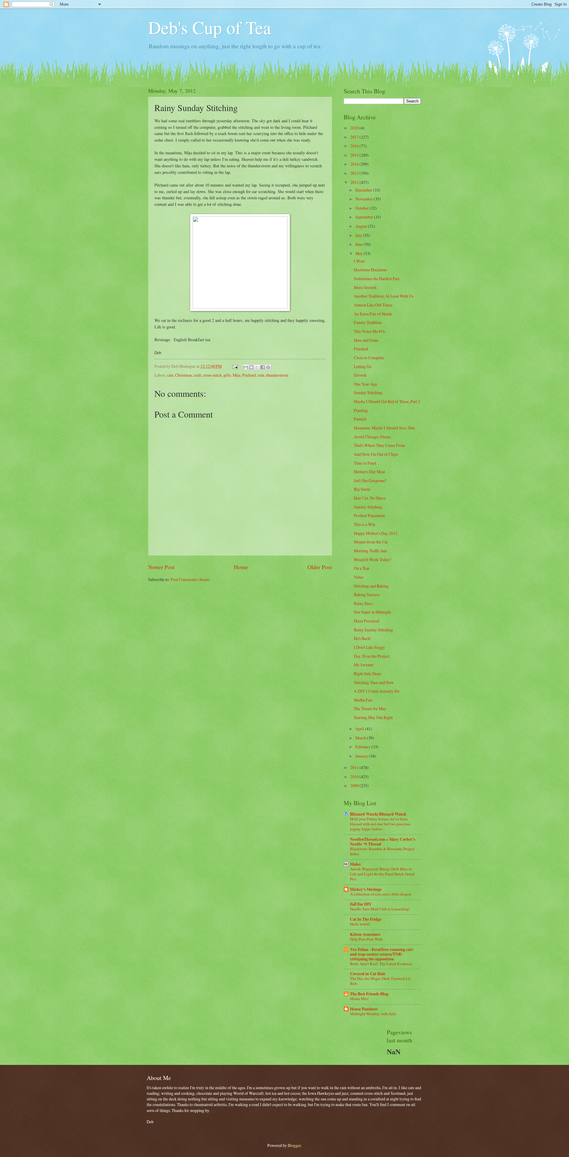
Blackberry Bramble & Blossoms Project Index (382, 851)
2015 (354, 155)
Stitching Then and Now (374, 682)
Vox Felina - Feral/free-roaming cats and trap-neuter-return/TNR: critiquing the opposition (381, 954)
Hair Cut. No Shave (370, 498)
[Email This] (246, 367)
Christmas (183, 375)
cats (170, 375)
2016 (354, 146)
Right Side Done (367, 673)
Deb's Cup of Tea (209, 27)
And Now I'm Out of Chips (376, 454)
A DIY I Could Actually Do (376, 691)
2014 (354, 164)
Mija (236, 375)
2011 (354, 767)
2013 (354, 173)
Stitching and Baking (371, 586)
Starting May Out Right (373, 717)
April (360, 728)
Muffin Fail (363, 700)
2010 (354, 776)
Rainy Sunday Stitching (373, 630)
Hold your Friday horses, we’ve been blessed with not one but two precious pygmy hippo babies (380, 824)
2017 (354, 137)
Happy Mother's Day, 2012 (375, 533)
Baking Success (366, 594)
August (361, 226)
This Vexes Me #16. (370, 331)
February (363, 747)
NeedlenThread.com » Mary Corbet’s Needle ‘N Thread (382, 841)
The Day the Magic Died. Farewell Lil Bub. (380, 981)
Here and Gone (366, 340)
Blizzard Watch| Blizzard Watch (378, 814)
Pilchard (249, 375)
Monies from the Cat (371, 542)
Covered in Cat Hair (368, 974)
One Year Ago (365, 384)
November (364, 199)
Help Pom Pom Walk (366, 939)
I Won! (359, 261)
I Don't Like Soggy (369, 647)
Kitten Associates (365, 934)
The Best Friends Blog (369, 994)
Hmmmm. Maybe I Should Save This (384, 428)
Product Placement (369, 515)
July (359, 235)
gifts (227, 375)
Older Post (319, 567)
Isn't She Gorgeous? (370, 480)
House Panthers (364, 1009)
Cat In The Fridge (365, 919)
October (362, 208)
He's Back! (362, 638)
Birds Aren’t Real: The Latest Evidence (381, 963)
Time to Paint (365, 463)
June (359, 244)
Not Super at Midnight (372, 612)
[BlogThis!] (251, 367)
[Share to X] (257, 367)
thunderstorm (277, 375)
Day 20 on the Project (371, 656)
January (362, 756)
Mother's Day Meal (369, 471)
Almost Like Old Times (373, 305)
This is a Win (364, 524)
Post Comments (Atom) (190, 579)
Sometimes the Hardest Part (376, 278)
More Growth (365, 287)
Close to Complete (369, 357)
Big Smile (362, 489)
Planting (361, 410)
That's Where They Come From (379, 445)
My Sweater (364, 664)
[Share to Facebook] (263, 367)
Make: (356, 864)
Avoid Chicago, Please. (372, 436)
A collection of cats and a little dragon (380, 894)
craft (197, 375)
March (361, 738)
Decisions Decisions (370, 269)
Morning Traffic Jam (370, 550)
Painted (360, 419)
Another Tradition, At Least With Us (383, 296)
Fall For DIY (361, 904)
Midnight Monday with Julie (373, 1013)
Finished (361, 349)
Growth (360, 375)
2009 (354, 785)
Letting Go (363, 366)
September (364, 217)
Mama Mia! (359, 998)
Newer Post (161, 567)
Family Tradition (368, 322)
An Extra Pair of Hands (373, 314)
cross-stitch (212, 375)
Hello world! (360, 924)
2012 (354, 182)
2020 (354, 128)
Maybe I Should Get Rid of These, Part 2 (387, 401)
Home (241, 567)
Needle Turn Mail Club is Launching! (380, 909)
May (359, 253)
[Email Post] (235, 366)
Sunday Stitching (368, 392)
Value (358, 577)
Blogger (294, 1145)
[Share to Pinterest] (268, 367)
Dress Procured (366, 621)
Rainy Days (363, 603)
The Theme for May (370, 708)
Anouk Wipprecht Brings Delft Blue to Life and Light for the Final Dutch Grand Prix (382, 874)
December (364, 190)
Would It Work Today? (372, 559)
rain (261, 375)
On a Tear (362, 568)
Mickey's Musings (365, 889)
